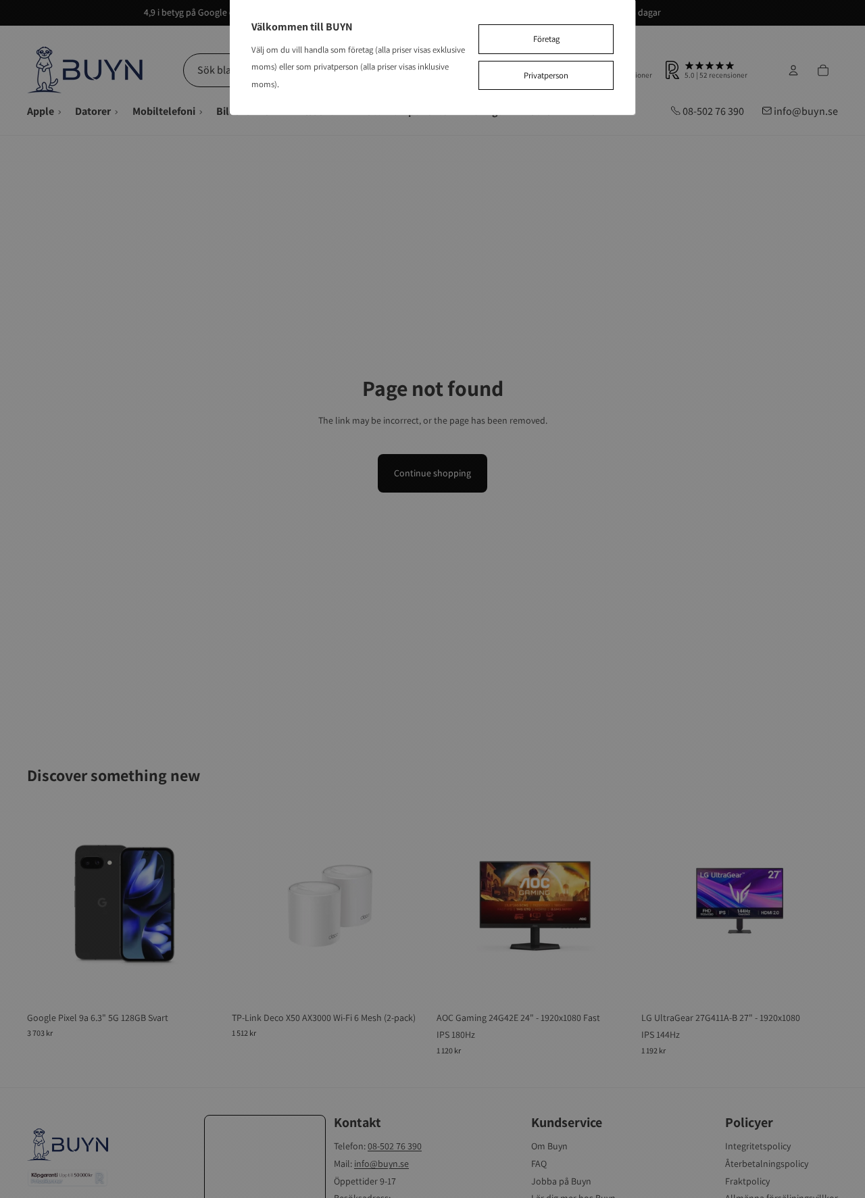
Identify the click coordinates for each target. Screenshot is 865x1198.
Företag (546, 39)
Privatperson (546, 75)
